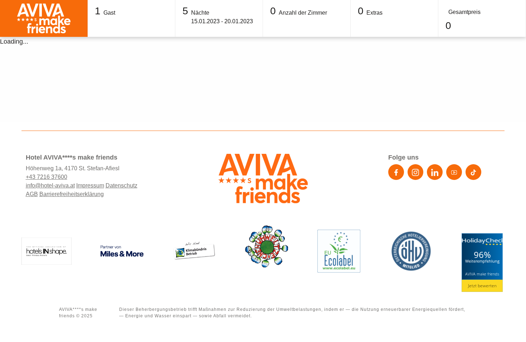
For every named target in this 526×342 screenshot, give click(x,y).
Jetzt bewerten (482, 286)
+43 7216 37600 (46, 177)
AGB (32, 194)
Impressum (90, 185)
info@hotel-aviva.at (50, 185)
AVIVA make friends (482, 274)
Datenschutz (121, 185)
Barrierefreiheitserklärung (71, 194)
